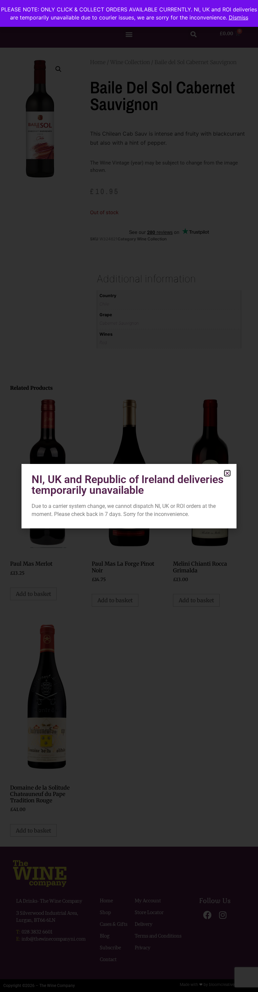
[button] (227, 473)
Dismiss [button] (238, 17)
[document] (129, 496)
